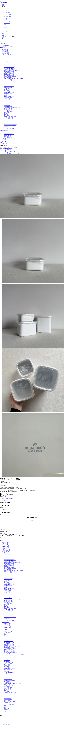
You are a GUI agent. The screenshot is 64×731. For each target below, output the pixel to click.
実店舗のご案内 (5, 712)
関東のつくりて (9, 149)
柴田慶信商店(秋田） (8, 85)
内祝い (5, 707)
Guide (3, 35)
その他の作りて (7, 126)
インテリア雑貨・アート (6, 57)
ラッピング (6, 127)
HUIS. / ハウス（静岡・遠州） (9, 79)
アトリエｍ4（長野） (8, 679)
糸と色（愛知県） (7, 640)
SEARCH (13, 36)
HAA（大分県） (7, 612)
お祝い (5, 706)
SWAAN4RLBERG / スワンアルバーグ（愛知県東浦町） (14, 78)
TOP (1, 148)
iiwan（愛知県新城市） (8, 77)
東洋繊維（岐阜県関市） (8, 641)
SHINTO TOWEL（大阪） (9, 109)
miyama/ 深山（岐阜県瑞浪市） (9, 71)
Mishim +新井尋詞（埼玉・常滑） (10, 92)
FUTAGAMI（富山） (8, 90)
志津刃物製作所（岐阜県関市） (10, 68)
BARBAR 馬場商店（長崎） (9, 118)
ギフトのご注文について (8, 137)
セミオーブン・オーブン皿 (14, 153)
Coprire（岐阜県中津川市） (9, 73)
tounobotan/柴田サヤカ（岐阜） (9, 74)
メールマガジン (3, 141)
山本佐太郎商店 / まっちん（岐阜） (10, 66)
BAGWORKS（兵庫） (8, 113)
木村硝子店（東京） (8, 98)
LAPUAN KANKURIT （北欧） (10, 125)
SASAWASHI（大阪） (8, 110)
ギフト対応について (4, 130)
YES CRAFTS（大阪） (8, 111)
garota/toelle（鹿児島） (8, 699)
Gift (3, 33)
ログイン (2, 45)
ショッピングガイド (8, 133)
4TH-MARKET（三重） (8, 80)
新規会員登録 (6, 45)
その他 (3, 552)
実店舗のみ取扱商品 (6, 551)
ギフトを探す (4, 705)
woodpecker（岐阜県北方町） (9, 69)
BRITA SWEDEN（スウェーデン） (10, 124)
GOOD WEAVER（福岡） (9, 117)
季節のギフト (6, 709)
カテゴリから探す (5, 622)
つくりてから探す (5, 61)
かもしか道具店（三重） (8, 81)
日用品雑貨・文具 (5, 53)
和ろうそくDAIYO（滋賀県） (9, 680)
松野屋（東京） (7, 95)
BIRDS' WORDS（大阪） (8, 108)
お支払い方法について (8, 135)
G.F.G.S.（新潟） (7, 88)
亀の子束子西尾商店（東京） (9, 96)
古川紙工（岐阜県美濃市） (9, 67)
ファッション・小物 (6, 56)
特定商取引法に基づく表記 (9, 134)
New (3, 4)
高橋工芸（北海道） (8, 659)
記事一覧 (6, 139)
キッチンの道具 (5, 51)
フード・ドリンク (5, 52)
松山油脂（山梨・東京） (8, 100)
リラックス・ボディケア (6, 54)
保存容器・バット (12, 151)
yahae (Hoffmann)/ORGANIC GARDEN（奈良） (12, 107)
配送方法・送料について (8, 136)
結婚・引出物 (6, 708)
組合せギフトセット (6, 49)
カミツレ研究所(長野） (8, 678)
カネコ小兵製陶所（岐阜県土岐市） (10, 72)
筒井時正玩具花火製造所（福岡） (10, 116)
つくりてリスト (5, 553)
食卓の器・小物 (5, 50)
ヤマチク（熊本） (7, 698)
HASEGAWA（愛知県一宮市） (9, 75)
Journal (3, 34)
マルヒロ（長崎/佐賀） (8, 119)
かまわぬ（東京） (7, 99)
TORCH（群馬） (7, 91)
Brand (3, 5)
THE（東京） (6, 94)
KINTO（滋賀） (7, 105)
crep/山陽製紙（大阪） (8, 112)
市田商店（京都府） (8, 62)
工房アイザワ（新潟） (8, 87)
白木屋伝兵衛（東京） (8, 97)
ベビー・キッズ (5, 55)
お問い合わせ (2, 142)
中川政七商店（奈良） (8, 106)
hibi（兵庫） (6, 114)
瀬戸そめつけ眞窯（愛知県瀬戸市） (10, 76)
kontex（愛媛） (7, 115)
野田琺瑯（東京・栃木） (8, 93)
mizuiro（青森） (7, 660)
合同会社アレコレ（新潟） (9, 86)
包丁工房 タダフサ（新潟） (9, 128)
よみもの (4, 138)
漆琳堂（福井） (7, 89)
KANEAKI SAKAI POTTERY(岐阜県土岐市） (12, 70)
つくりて (4, 149)
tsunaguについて (3, 47)
